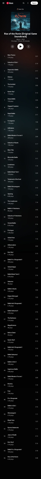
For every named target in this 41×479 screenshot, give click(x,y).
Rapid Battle (11, 113)
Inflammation (12, 245)
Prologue (11, 230)
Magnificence (12, 325)
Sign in (34, 3)
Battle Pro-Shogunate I (15, 449)
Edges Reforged (13, 296)
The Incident (11, 84)
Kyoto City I (11, 91)
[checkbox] (36, 56)
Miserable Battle (13, 157)
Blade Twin (11, 420)
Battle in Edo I (12, 405)
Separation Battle (13, 69)
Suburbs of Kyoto (13, 142)
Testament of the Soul (14, 179)
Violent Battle (12, 223)
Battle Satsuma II (13, 310)
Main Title (11, 150)
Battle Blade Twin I (13, 172)
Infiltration (11, 128)
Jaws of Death (12, 435)
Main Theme (11, 55)
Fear (9, 391)
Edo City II (11, 442)
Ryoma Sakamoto (13, 427)
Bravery (10, 384)
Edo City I (10, 252)
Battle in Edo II (12, 362)
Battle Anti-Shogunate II (15, 347)
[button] (12, 46)
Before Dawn (12, 332)
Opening (10, 194)
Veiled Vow (11, 237)
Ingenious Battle (13, 369)
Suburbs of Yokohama (14, 216)
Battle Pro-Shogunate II (15, 259)
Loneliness (11, 164)
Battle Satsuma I (13, 354)
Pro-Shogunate (12, 398)
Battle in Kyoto (12, 289)
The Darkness (12, 318)
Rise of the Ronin (13, 457)
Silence (10, 77)
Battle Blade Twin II (13, 274)
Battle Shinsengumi (14, 186)
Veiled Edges (12, 267)
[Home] (9, 3)
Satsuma (10, 281)
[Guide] (3, 3)
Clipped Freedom (13, 106)
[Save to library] (12, 46)
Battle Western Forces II (15, 135)
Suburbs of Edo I (13, 62)
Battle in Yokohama (14, 208)
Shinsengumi (12, 413)
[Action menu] (28, 46)
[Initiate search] (23, 3)
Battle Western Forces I (15, 376)
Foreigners (11, 121)
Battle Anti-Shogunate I (15, 303)
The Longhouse (12, 201)
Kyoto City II (11, 340)
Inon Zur (21, 9)
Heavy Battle (11, 99)
